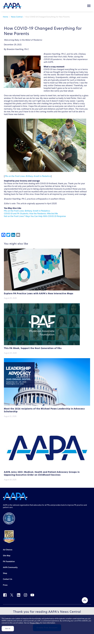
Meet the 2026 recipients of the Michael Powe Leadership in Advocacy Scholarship (44, 410)
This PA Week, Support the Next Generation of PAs (33, 348)
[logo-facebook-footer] (4, 595)
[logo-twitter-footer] (11, 595)
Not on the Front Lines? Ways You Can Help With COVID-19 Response (35, 216)
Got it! (7, 628)
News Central (17, 17)
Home (5, 17)
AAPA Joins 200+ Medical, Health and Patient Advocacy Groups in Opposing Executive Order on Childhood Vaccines (42, 473)
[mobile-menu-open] (89, 6)
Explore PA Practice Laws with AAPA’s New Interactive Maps (38, 294)
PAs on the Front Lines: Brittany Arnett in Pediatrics (27, 211)
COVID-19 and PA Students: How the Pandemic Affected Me (31, 213)
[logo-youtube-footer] (32, 595)
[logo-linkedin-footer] (18, 595)
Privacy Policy (35, 623)
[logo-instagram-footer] (25, 595)
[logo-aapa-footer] (15, 496)
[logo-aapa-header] (12, 5)
